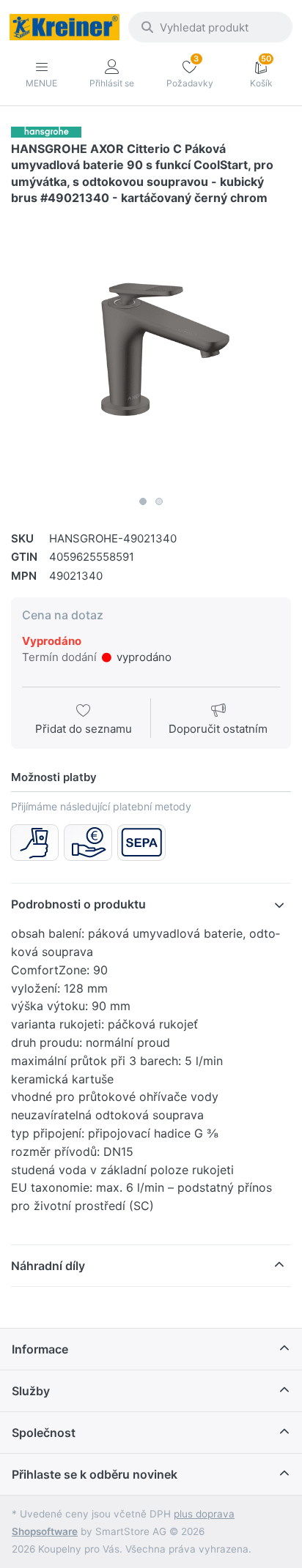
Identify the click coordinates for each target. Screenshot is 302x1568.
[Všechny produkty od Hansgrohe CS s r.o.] (46, 131)
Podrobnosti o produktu (78, 904)
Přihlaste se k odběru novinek (94, 1474)
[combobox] (210, 27)
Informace (40, 1349)
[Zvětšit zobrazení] (151, 349)
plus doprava (204, 1514)
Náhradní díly (48, 1265)
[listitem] (151, 349)
